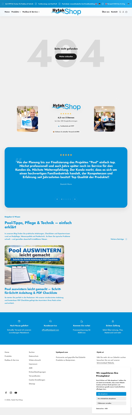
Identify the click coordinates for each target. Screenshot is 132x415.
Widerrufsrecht (35, 360)
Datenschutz (100, 408)
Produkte (15, 12)
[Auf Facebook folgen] (6, 392)
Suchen (32, 352)
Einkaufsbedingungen (37, 372)
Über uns (105, 12)
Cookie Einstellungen (37, 380)
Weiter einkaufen (66, 56)
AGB (106, 408)
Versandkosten (34, 376)
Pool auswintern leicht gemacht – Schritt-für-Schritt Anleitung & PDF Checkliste (33, 291)
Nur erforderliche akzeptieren (107, 399)
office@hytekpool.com (50, 330)
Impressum (33, 364)
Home (7, 12)
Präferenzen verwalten (104, 403)
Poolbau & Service (30, 12)
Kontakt (114, 12)
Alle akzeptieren (103, 394)
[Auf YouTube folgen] (15, 392)
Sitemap (32, 383)
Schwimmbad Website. (105, 363)
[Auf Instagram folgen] (11, 392)
